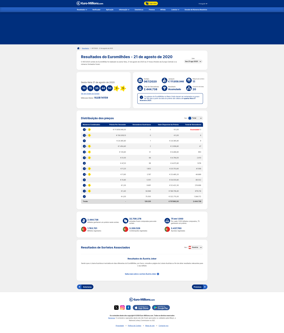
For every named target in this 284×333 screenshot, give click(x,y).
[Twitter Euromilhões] (116, 308)
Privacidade (120, 326)
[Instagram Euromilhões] (122, 308)
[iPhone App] (141, 308)
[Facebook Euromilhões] (128, 308)
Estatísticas (139, 10)
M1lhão (163, 10)
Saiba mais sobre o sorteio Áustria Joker (140, 274)
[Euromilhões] (78, 48)
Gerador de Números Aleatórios (196, 10)
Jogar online (153, 3)
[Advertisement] (142, 28)
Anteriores (87, 287)
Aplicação (109, 10)
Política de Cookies (134, 326)
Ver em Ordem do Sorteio (90, 94)
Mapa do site (150, 326)
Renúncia (111, 318)
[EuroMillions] (90, 5)
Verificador (96, 10)
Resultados (81, 10)
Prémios (152, 10)
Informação (123, 10)
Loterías (174, 10)
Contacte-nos (163, 326)
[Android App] (161, 308)
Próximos (197, 287)
